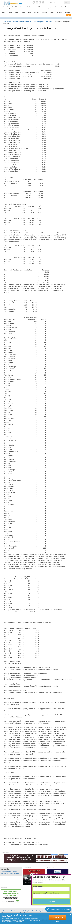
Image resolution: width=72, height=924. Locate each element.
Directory (59, 12)
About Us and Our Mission (10, 911)
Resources (44, 12)
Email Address (38, 886)
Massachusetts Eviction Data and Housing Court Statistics (32, 22)
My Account (62, 15)
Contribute (67, 12)
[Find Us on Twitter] (37, 2)
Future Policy (6, 22)
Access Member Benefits (9, 872)
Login (57, 921)
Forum (52, 12)
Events (10, 12)
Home (3, 12)
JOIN (69, 15)
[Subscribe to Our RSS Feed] (43, 2)
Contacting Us (25, 911)
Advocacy (36, 12)
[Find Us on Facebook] (34, 2)
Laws (29, 12)
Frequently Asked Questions (10, 874)
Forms (23, 12)
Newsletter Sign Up (38, 911)
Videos (16, 12)
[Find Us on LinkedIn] (40, 2)
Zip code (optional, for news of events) (46, 893)
